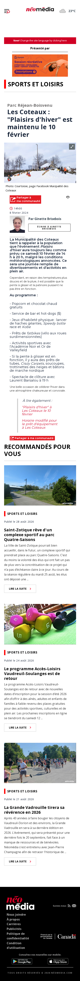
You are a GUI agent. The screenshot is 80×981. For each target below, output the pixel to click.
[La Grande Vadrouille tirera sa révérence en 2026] (40, 762)
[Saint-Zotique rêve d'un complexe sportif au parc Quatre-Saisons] (40, 485)
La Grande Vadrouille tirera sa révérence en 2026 (34, 810)
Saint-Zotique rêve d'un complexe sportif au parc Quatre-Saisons (29, 534)
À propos (13, 919)
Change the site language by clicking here (40, 40)
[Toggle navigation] (7, 11)
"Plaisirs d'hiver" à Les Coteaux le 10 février (37, 410)
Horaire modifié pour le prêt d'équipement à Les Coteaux (39, 424)
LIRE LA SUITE (18, 588)
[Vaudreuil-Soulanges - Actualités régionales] (40, 8)
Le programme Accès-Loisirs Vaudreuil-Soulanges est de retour (32, 673)
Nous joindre (16, 914)
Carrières (14, 924)
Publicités (14, 929)
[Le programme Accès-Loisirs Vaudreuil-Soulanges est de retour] (40, 624)
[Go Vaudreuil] (19, 902)
